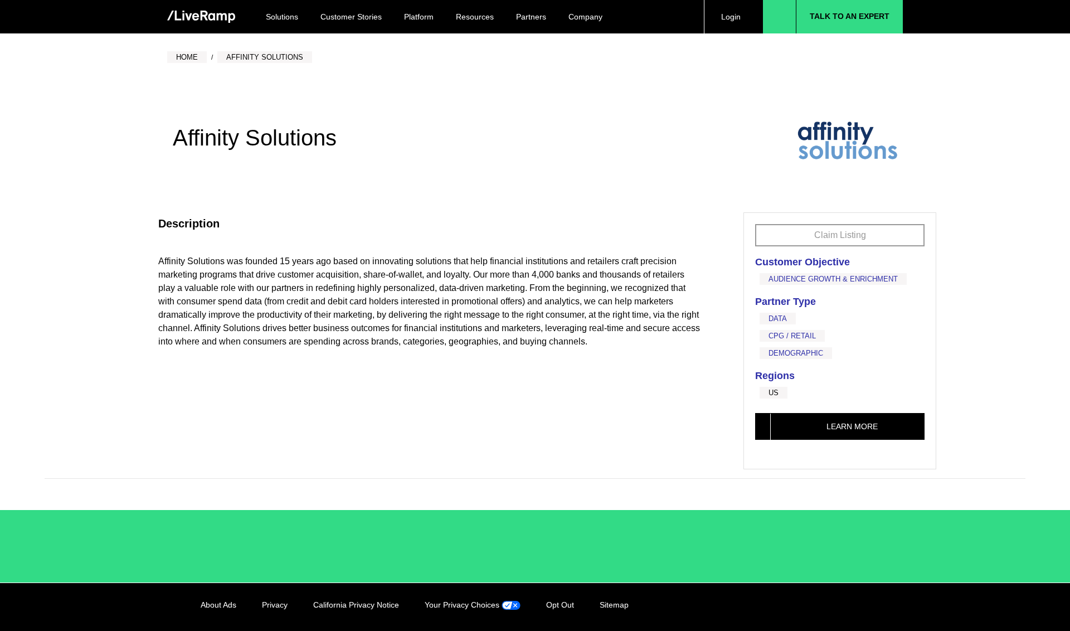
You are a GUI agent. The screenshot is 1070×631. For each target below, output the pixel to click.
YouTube (862, 607)
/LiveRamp (238, 546)
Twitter (839, 607)
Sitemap (614, 604)
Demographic (796, 353)
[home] (201, 17)
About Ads (218, 604)
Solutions (282, 16)
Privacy (275, 604)
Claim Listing (840, 235)
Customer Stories (351, 16)
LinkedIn (793, 607)
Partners (531, 16)
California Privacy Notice (356, 604)
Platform (419, 16)
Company (585, 16)
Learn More (852, 426)
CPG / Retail (792, 336)
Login (731, 16)
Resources (475, 16)
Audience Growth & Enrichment (833, 279)
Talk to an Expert (849, 16)
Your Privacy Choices (463, 604)
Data (778, 318)
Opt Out (560, 604)
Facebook (816, 607)
